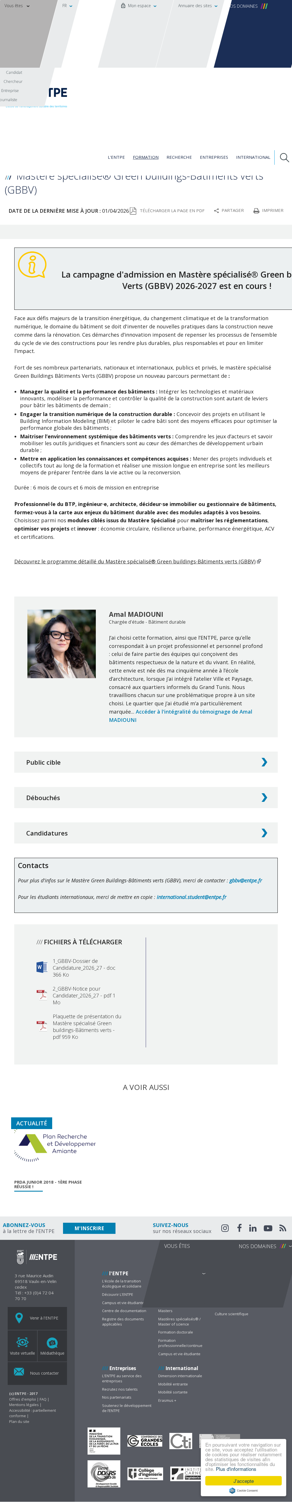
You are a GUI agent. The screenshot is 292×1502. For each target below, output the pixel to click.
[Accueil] (48, 95)
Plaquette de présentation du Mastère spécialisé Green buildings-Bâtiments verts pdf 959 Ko (87, 1026)
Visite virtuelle (22, 1353)
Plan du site (19, 1421)
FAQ (43, 1399)
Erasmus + (167, 1400)
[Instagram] (225, 1228)
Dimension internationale (180, 1375)
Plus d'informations (236, 1468)
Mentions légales (24, 1404)
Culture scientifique (231, 1313)
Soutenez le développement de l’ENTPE (126, 1408)
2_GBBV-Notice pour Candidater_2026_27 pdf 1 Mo (84, 995)
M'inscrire (89, 1228)
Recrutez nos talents (120, 1389)
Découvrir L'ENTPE (117, 1294)
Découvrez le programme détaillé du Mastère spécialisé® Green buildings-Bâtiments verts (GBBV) (135, 561)
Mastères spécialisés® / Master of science (179, 1321)
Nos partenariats (116, 1397)
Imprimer (272, 210)
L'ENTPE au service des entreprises (122, 1378)
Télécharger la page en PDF (172, 210)
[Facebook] (239, 1229)
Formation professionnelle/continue (180, 1343)
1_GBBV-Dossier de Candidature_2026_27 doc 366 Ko (84, 967)
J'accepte (244, 1480)
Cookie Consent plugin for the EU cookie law (243, 1490)
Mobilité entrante (173, 1384)
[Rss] (282, 1229)
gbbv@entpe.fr (246, 880)
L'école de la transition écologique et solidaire (121, 1283)
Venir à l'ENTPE (43, 1318)
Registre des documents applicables (123, 1321)
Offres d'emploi (22, 1399)
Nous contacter (44, 1373)
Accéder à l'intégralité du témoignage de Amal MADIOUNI (180, 715)
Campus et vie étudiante (123, 1302)
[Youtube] (268, 1229)
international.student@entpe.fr (191, 896)
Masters (165, 1310)
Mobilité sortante (173, 1392)
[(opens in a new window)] (104, 1441)
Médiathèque (52, 1353)
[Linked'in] (253, 1229)
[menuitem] (136, 34)
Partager (233, 210)
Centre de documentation (124, 1310)
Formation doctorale (175, 1332)
